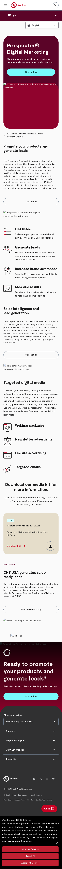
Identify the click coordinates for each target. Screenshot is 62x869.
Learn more (26, 841)
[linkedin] (34, 779)
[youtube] (53, 779)
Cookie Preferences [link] (44, 800)
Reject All (30, 856)
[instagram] (47, 779)
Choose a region (12, 715)
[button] (5, 5)
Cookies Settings (30, 849)
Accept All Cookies (30, 863)
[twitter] (40, 779)
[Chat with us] (49, 808)
